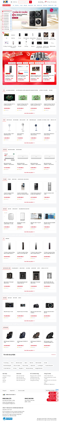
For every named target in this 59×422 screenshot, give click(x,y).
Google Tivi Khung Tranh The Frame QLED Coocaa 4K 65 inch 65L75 (49, 105)
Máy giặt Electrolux (38, 368)
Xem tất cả (54, 354)
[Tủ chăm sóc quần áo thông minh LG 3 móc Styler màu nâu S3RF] (22, 246)
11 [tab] (31, 28)
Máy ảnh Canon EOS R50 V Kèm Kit (49, 312)
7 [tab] (28, 28)
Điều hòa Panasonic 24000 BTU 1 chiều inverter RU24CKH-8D (23, 76)
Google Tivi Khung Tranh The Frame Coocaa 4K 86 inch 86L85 (22, 105)
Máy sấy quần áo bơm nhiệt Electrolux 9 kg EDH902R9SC (48, 76)
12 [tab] (32, 28)
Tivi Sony (14, 368)
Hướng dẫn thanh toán (34, 377)
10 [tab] (30, 28)
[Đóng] (11, 11)
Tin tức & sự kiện (21, 390)
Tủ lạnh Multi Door (7, 368)
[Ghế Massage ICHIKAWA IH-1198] (22, 334)
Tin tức (4, 378)
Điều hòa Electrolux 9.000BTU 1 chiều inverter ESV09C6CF (49, 164)
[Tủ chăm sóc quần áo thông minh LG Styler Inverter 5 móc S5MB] (9, 246)
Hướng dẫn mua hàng (34, 380)
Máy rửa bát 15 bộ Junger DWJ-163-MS (35, 282)
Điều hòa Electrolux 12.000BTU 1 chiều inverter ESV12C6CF (36, 164)
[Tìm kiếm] (30, 2)
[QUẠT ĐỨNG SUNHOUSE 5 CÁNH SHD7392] (36, 127)
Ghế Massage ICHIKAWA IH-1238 (9, 342)
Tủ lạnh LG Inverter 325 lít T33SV (49, 193)
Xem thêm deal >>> (29, 83)
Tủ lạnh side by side (49, 365)
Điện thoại (45, 5)
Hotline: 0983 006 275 (48, 375)
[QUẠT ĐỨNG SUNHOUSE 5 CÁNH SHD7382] (49, 127)
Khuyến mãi (12, 390)
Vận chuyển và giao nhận (35, 378)
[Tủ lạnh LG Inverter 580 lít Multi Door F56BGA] (9, 186)
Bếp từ (26, 362)
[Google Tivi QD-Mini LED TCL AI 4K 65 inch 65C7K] (9, 97)
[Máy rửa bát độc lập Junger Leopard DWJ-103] (22, 275)
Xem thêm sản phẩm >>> (29, 113)
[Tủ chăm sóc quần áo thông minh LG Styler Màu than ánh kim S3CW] (49, 246)
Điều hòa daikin (38, 362)
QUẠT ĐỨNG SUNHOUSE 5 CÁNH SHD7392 (36, 134)
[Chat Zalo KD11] (11, 29)
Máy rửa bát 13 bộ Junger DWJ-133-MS (8, 282)
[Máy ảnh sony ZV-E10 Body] (22, 305)
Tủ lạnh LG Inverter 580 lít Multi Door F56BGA (9, 193)
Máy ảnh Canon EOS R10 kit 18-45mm (36, 312)
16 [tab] (36, 28)
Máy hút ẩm (33, 365)
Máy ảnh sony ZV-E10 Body (22, 311)
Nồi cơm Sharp (25, 365)
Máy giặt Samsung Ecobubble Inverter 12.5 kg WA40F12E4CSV (49, 223)
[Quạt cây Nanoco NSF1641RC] (22, 127)
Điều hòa (17, 5)
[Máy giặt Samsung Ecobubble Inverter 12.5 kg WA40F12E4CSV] (49, 216)
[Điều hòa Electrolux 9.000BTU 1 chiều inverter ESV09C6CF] (49, 157)
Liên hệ (4, 381)
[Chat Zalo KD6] (11, 21)
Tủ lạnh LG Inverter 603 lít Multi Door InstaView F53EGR (22, 193)
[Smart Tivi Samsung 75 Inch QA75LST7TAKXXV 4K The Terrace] (36, 69)
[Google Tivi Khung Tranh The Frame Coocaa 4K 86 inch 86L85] (22, 97)
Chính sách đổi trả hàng (20, 378)
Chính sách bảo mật (20, 377)
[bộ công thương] (7, 418)
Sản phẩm (4, 377)
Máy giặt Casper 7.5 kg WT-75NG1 (36, 223)
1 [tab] (23, 28)
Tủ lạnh (21, 5)
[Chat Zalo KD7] (11, 23)
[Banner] (29, 18)
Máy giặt (25, 5)
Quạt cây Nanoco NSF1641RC (20, 134)
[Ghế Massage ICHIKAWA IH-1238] (9, 334)
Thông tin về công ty (7, 375)
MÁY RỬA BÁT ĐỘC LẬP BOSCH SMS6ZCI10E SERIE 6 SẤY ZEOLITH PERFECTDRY (49, 283)
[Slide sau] (57, 18)
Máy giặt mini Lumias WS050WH (21, 223)
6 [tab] (27, 28)
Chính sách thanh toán (20, 380)
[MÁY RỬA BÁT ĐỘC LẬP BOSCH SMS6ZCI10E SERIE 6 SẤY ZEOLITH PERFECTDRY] (49, 275)
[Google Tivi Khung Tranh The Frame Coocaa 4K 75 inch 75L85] (36, 97)
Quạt (35, 5)
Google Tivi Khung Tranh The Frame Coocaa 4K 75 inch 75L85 (36, 105)
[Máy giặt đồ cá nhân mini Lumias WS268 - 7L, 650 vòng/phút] (9, 216)
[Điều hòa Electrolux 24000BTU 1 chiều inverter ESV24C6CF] (9, 157)
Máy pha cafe (50, 5)
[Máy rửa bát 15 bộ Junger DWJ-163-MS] (36, 275)
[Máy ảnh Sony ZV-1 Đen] (9, 305)
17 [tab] (36, 28)
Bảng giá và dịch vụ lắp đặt (35, 375)
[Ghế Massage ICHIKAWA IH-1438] (36, 334)
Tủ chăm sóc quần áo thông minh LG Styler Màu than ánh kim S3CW (49, 253)
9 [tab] (30, 28)
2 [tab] (23, 28)
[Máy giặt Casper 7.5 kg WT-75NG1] (36, 216)
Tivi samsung (5, 362)
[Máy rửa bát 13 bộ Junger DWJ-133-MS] (9, 275)
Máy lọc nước (39, 5)
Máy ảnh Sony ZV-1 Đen (8, 311)
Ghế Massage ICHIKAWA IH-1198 (22, 342)
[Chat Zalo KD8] (11, 24)
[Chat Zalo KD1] (11, 13)
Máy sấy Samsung (29, 368)
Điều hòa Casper (19, 362)
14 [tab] (34, 28)
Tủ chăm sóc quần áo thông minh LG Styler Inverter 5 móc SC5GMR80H (9, 77)
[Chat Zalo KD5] (11, 20)
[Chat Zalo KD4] (11, 18)
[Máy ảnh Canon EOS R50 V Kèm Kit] (49, 305)
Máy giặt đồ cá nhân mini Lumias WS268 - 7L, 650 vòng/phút (8, 223)
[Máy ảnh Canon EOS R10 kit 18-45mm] (36, 305)
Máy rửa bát (30, 5)
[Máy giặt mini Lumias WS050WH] (22, 216)
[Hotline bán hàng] (3, 32)
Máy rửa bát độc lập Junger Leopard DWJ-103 (22, 282)
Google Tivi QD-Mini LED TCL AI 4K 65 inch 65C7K (9, 104)
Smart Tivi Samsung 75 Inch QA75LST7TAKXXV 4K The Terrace (36, 76)
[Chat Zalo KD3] (11, 17)
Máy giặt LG (21, 368)
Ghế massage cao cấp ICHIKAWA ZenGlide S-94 (48, 342)
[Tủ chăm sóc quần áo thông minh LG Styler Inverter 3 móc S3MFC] (36, 246)
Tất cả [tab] (5, 63)
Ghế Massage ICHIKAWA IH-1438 (36, 342)
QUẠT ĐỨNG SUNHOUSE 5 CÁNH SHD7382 (49, 134)
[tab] (12, 63)
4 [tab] (25, 28)
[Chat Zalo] (57, 389)
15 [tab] (35, 28)
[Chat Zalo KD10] (11, 27)
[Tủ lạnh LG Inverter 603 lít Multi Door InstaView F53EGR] (22, 186)
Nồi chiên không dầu (7, 365)
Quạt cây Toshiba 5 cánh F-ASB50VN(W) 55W (9, 134)
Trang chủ (4, 390)
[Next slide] (55, 73)
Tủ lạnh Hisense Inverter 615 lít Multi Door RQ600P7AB (36, 193)
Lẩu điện (45, 362)
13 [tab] (33, 28)
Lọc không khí (40, 365)
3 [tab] (24, 28)
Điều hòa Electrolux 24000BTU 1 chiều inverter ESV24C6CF (9, 164)
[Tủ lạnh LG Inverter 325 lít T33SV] (49, 186)
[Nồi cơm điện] (6, 5)
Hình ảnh (4, 380)
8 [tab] (29, 28)
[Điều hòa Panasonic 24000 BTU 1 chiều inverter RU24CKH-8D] (23, 69)
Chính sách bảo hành (20, 375)
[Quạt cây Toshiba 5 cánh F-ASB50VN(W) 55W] (9, 127)
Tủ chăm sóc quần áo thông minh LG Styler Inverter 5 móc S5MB (9, 253)
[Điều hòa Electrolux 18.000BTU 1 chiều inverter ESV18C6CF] (22, 157)
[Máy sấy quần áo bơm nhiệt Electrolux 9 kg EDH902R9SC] (48, 69)
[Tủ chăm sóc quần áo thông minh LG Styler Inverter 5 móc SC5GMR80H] (10, 69)
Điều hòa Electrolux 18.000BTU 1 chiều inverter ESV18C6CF (22, 164)
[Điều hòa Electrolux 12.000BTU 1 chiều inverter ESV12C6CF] (36, 157)
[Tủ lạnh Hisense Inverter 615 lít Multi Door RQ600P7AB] (36, 186)
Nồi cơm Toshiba (17, 365)
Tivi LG (12, 362)
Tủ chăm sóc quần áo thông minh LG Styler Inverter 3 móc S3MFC (36, 253)
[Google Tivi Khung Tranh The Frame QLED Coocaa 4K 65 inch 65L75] (49, 97)
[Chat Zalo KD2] (11, 15)
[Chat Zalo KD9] (11, 26)
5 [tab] (26, 28)
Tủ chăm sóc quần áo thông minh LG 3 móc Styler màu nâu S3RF (22, 253)
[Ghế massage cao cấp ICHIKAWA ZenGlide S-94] (49, 334)
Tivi (13, 5)
